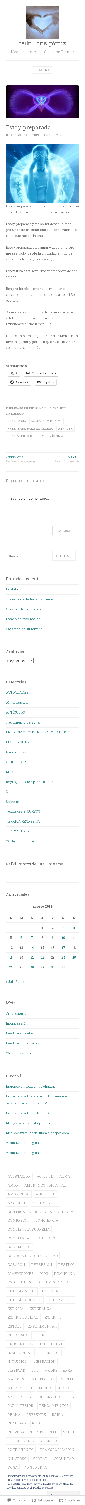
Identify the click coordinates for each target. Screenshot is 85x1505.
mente (67, 1379)
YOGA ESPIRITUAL (21, 841)
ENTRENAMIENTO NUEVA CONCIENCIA (38, 732)
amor (13, 1185)
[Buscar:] (29, 556)
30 (52, 967)
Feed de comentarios (23, 1043)
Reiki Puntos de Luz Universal (35, 864)
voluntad (64, 1458)
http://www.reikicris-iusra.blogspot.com (37, 1133)
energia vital (22, 1291)
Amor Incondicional (45, 1185)
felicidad (17, 1335)
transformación (57, 1449)
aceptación (19, 1176)
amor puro (19, 1194)
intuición (18, 1361)
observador (50, 1397)
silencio (48, 1441)
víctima (56, 436)
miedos (64, 1388)
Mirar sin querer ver (66, 459)
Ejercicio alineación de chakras (31, 1086)
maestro (17, 1379)
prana (14, 1414)
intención (49, 1352)
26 (11, 967)
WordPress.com (18, 1053)
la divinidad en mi (46, 421)
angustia (45, 1194)
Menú (45, 70)
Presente (36, 1414)
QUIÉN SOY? (16, 762)
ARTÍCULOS (15, 712)
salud (69, 1432)
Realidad (17, 1423)
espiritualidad (23, 1317)
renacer (65, 428)
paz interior (20, 1405)
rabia (57, 1414)
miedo (45, 1388)
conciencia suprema (29, 1229)
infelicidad (52, 1344)
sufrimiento (21, 1449)
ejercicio (30, 1282)
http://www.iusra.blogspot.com (30, 1123)
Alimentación (17, 702)
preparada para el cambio (30, 428)
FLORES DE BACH (20, 742)
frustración (21, 1344)
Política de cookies (43, 1487)
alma (65, 1176)
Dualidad (13, 589)
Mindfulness (16, 752)
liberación (45, 1361)
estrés (15, 1326)
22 (42, 957)
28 (32, 967)
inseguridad (20, 1352)
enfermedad (60, 1300)
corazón (16, 1264)
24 (63, 957)
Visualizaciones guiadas (25, 1142)
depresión (41, 1264)
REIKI (10, 772)
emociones (57, 1282)
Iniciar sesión (17, 1023)
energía (50, 1291)
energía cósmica (25, 1300)
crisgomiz (53, 135)
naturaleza (20, 1397)
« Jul (9, 981)
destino (66, 1264)
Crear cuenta (16, 1013)
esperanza (41, 1308)
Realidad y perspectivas (20, 459)
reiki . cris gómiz (42, 43)
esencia (16, 1308)
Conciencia (17, 421)
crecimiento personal (23, 722)
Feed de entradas (20, 1033)
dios (43, 1273)
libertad (17, 1370)
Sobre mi (13, 801)
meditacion (43, 1379)
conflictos (19, 1247)
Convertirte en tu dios (23, 609)
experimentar (42, 1326)
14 (32, 947)
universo (17, 1458)
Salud (10, 791)
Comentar (64, 530)
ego (11, 1282)
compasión (18, 1220)
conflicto (46, 1238)
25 (74, 957)
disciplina (64, 1273)
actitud (45, 1176)
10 (63, 937)
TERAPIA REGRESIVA (23, 821)
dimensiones (21, 1273)
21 (32, 957)
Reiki (37, 1423)
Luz (35, 1370)
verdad (40, 1458)
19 (11, 957)
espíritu (53, 1317)
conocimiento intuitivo (33, 1256)
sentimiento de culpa (26, 436)
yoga (13, 1467)
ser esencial (21, 1441)
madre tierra (58, 1370)
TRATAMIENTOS (19, 831)
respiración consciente (32, 1432)
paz (71, 1397)
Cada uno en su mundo (24, 629)
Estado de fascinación (23, 619)
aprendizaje (45, 1203)
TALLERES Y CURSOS (23, 811)
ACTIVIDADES (17, 692)
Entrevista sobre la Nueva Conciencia (36, 1113)
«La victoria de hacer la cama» (29, 599)
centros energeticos (30, 1211)
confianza (18, 1238)
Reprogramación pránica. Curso (31, 781)
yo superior (36, 1467)
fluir (38, 1335)
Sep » (20, 981)
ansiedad (17, 1203)
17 (63, 947)
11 (74, 937)
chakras (67, 1211)
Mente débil (20, 1388)
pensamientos (54, 1405)
